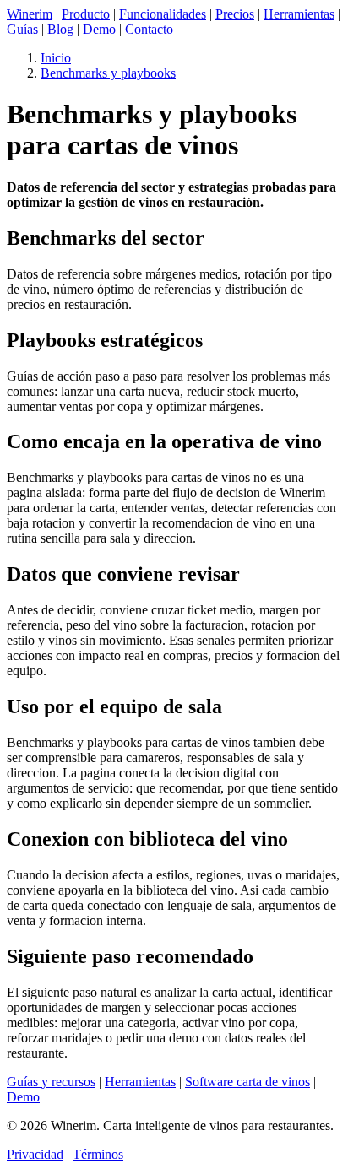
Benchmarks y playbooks (108, 73)
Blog (60, 29)
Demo (99, 29)
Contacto (149, 29)
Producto (86, 14)
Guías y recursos (51, 1081)
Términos (98, 1154)
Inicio (56, 58)
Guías (22, 29)
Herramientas (299, 14)
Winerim (29, 14)
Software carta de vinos (247, 1081)
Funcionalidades (162, 14)
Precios (234, 14)
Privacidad (35, 1154)
